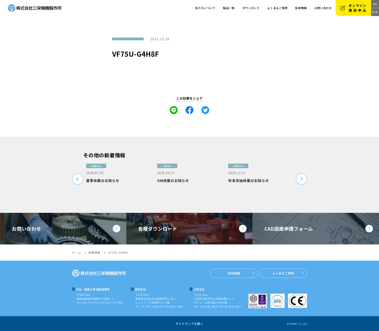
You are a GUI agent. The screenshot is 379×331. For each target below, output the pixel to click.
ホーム (76, 253)
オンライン (358, 8)
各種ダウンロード (157, 228)
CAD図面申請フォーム (289, 228)
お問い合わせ (26, 228)
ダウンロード (251, 8)
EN (375, 4)
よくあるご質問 (277, 8)
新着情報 (94, 253)
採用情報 (301, 8)
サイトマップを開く (189, 324)
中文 (375, 12)
